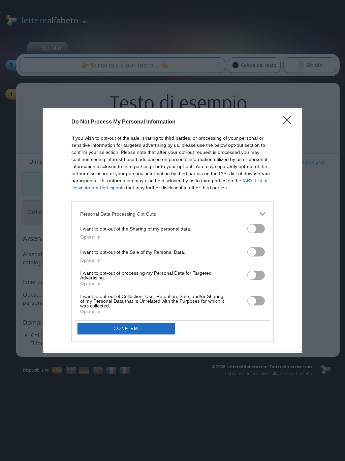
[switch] (256, 228)
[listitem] (172, 213)
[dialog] (172, 230)
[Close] (289, 122)
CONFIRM (126, 328)
